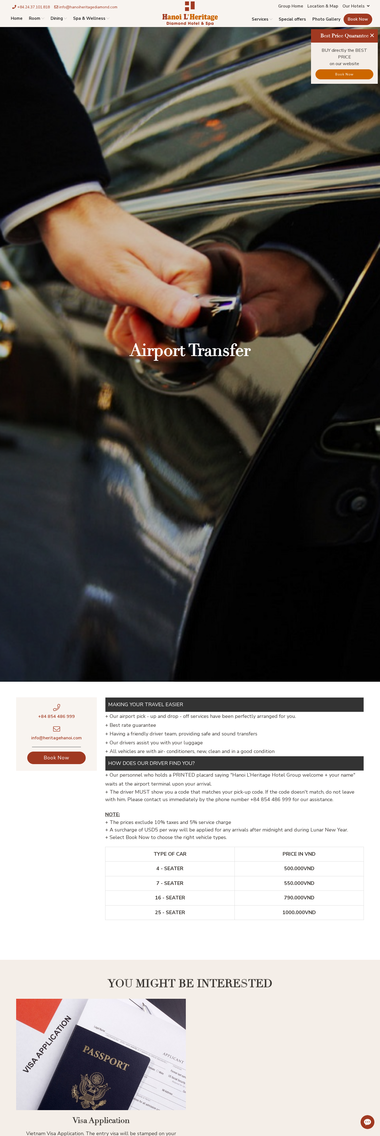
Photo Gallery (326, 19)
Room (34, 18)
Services (260, 19)
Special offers (292, 19)
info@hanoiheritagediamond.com (87, 7)
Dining (57, 18)
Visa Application (101, 1120)
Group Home (290, 6)
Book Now (358, 19)
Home (17, 18)
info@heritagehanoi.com (56, 738)
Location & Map (322, 6)
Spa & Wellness (89, 18)
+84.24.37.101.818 (33, 7)
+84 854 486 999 (56, 716)
